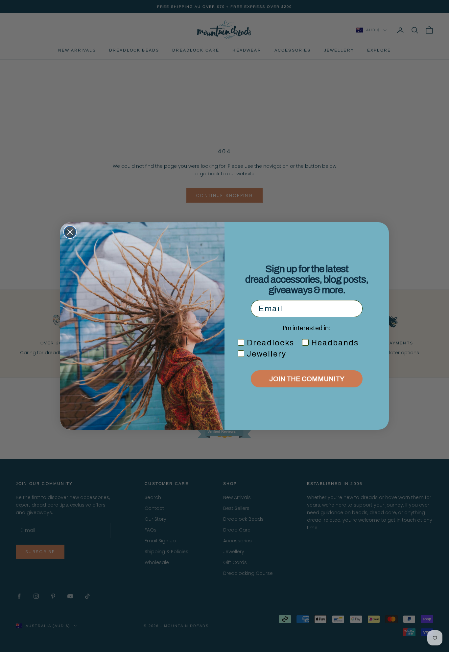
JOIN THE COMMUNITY (306, 378)
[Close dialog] (70, 232)
